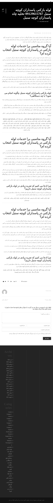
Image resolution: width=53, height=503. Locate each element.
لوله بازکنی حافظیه (8, 121)
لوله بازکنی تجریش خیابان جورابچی (34, 127)
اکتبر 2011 (9, 390)
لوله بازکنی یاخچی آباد (13, 123)
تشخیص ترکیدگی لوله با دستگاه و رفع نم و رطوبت (9, 460)
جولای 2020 (9, 362)
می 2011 (10, 395)
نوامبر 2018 (9, 364)
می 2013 (10, 381)
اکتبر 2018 (9, 366)
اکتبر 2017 (9, 373)
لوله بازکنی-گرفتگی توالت (44, 21)
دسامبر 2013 (9, 379)
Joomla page (9, 431)
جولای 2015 (9, 375)
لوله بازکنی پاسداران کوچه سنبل (40, 87)
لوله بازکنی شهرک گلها (44, 270)
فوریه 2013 (9, 386)
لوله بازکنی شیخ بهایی (36, 125)
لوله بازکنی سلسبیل (24, 123)
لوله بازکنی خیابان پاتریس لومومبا (23, 272)
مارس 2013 (9, 384)
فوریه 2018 (9, 370)
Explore (10, 429)
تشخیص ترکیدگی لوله (37, 119)
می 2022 (10, 359)
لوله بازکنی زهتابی (14, 198)
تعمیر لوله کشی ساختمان (9, 469)
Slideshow (9, 440)
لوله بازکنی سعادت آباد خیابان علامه (21, 125)
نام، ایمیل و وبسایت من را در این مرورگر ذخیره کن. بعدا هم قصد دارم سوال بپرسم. (29, 333)
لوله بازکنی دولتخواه (35, 123)
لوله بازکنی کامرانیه (24, 198)
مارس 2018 (9, 368)
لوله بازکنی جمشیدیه (46, 123)
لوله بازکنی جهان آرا (33, 270)
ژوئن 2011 (9, 392)
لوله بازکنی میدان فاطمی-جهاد (20, 270)
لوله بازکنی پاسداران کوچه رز (21, 121)
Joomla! (10, 434)
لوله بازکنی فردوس (34, 198)
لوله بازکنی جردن (33, 121)
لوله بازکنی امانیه (42, 121)
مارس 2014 (9, 377)
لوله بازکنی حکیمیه (44, 198)
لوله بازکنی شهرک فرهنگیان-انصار (17, 127)
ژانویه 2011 (9, 397)
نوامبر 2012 (9, 388)
